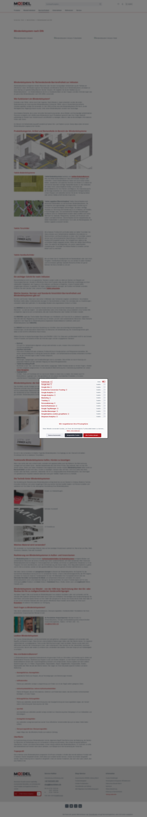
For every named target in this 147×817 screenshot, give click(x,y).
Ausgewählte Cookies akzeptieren (75, 435)
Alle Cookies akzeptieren (93, 435)
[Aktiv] (104, 381)
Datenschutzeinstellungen (56, 435)
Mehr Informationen (73, 431)
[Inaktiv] (104, 384)
